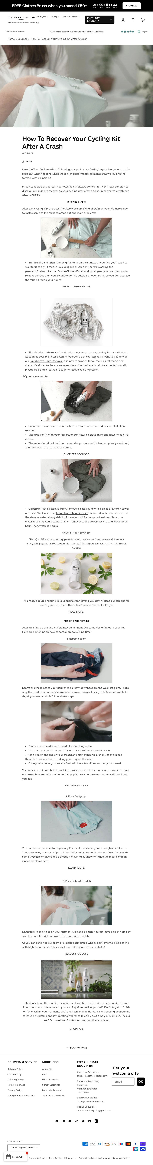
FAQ (44, 1074)
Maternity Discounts (52, 1090)
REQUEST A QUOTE (76, 785)
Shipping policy (103, 1158)
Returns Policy (15, 1069)
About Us (47, 1069)
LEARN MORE (76, 867)
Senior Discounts (51, 1085)
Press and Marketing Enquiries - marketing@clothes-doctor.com (88, 1087)
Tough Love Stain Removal (46, 360)
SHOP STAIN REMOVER (76, 532)
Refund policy (55, 1158)
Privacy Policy (14, 1090)
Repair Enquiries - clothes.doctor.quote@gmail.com (94, 1108)
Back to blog (78, 1047)
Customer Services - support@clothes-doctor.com (92, 1074)
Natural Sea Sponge (91, 434)
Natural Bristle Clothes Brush (66, 271)
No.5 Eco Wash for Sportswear (61, 1020)
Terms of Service (16, 1085)
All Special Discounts (53, 1095)
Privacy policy (70, 1158)
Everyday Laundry (93, 19)
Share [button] (29, 161)
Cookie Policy (14, 1074)
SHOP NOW (131, 6)
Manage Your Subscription (21, 1095)
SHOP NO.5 (76, 1028)
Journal (22, 38)
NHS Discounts (50, 1079)
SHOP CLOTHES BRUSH (76, 286)
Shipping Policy (15, 1079)
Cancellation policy (121, 1158)
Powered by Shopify (38, 1158)
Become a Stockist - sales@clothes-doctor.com (90, 1099)
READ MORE (76, 611)
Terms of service (86, 1158)
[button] (133, 19)
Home (11, 38)
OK (140, 1081)
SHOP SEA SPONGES (76, 454)
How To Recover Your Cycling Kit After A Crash (59, 38)
